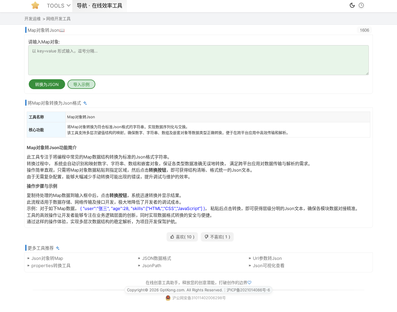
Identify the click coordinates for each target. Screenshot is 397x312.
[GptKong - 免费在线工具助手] (36, 7)
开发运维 (32, 18)
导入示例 (81, 84)
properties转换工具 (51, 265)
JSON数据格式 (156, 258)
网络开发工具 (58, 18)
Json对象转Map (47, 258)
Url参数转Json (267, 258)
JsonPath (151, 265)
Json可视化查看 (269, 265)
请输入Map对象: (44, 42)
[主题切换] (352, 5)
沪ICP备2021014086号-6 (248, 290)
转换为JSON (47, 84)
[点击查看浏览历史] (361, 5)
